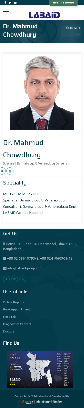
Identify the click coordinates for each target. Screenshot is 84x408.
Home (73, 28)
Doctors (8, 331)
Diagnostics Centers (17, 324)
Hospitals (9, 316)
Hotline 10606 (63, 2)
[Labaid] (42, 10)
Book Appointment (16, 309)
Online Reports (13, 302)
